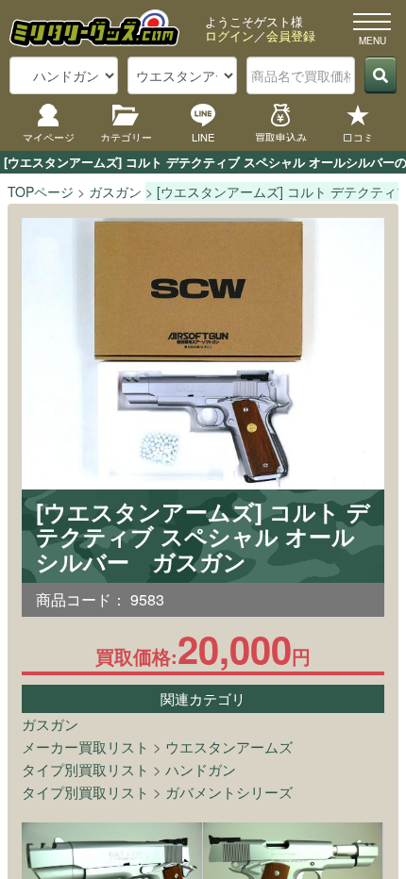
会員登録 (290, 35)
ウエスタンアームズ (229, 746)
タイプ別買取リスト (85, 769)
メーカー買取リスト (85, 746)
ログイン (229, 35)
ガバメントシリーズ (229, 792)
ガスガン (50, 724)
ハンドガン (200, 769)
